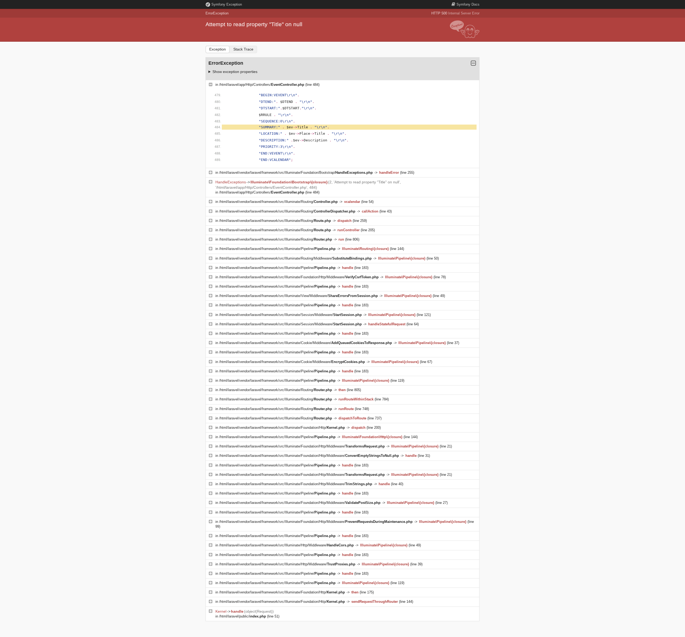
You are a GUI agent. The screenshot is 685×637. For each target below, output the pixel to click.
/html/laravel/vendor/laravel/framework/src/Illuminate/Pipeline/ (277, 249)
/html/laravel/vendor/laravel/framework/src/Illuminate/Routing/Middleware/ (295, 258)
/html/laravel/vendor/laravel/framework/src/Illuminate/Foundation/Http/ (282, 428)
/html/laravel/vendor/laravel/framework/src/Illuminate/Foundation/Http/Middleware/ (299, 277)
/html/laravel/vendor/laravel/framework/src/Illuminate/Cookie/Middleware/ (305, 343)
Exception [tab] (217, 49)
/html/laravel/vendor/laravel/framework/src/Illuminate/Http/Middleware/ (286, 545)
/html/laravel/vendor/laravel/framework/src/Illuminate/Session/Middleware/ (290, 315)
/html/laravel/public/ (242, 616)
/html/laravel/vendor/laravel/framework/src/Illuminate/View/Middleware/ (298, 296)
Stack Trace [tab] (243, 49)
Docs (468, 4)
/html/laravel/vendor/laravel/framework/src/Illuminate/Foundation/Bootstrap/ (296, 173)
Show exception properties (234, 72)
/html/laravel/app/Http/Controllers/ (261, 85)
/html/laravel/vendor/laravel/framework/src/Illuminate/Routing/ (278, 202)
